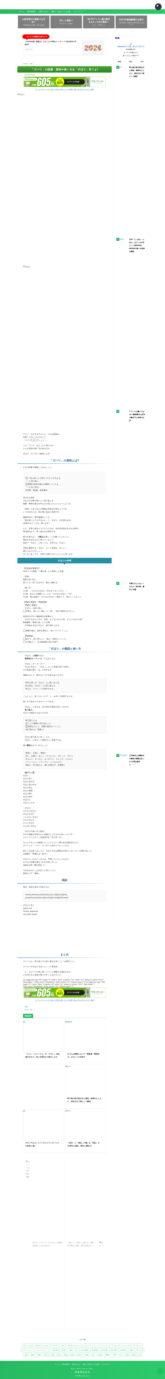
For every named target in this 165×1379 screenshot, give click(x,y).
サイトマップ (78, 11)
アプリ (86, 1345)
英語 (65, 1355)
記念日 (79, 1355)
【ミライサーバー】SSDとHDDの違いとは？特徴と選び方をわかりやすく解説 (64, 89)
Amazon (38, 1345)
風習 (134, 1355)
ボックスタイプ (138, 46)
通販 (87, 1355)
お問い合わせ (43, 11)
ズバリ (27, 1009)
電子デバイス (117, 1355)
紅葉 (52, 1355)
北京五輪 (95, 1350)
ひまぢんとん (25, 6)
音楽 (127, 1355)
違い (31, 1009)
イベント (95, 1345)
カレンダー (117, 1345)
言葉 (26, 1006)
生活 (45, 1355)
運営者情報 (31, 11)
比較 (25, 1355)
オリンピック (105, 1345)
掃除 (131, 1350)
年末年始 (123, 1350)
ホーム (21, 11)
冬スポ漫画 (84, 1350)
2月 (25, 1345)
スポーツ (139, 1345)
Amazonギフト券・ (125, 46)
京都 (63, 1350)
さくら (78, 1345)
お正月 (69, 1345)
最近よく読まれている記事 (61, 11)
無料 (39, 1355)
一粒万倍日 (55, 1350)
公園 (70, 1350)
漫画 (32, 1355)
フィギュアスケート (41, 1350)
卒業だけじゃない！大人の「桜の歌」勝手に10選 (136, 586)
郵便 (100, 1355)
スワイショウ (26, 1350)
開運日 (107, 1355)
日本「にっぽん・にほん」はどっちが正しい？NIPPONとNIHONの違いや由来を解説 (137, 245)
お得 (62, 1345)
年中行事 (114, 1350)
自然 (59, 1355)
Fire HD (54, 1345)
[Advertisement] (64, 933)
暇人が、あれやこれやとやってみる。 (82, 1368)
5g (30, 1345)
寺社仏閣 (104, 1350)
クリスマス (128, 1345)
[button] (158, 6)
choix (46, 1345)
